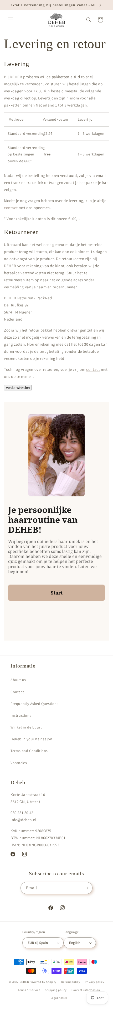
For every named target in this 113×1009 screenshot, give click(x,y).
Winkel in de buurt (26, 727)
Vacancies (19, 762)
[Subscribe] (86, 888)
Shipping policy (56, 990)
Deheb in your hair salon (31, 739)
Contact (17, 692)
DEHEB (24, 982)
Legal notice (58, 998)
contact (11, 207)
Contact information (85, 990)
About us (18, 679)
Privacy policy (94, 982)
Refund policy (70, 982)
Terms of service (29, 990)
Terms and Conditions (29, 750)
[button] (10, 20)
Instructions (21, 715)
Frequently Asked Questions (35, 703)
